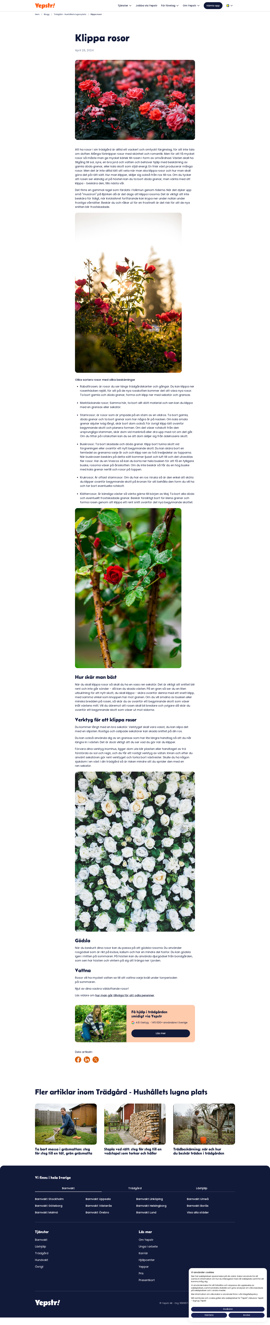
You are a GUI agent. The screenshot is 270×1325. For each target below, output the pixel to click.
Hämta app (213, 5)
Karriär (143, 1253)
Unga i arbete (148, 1246)
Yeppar (144, 1267)
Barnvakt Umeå (198, 1199)
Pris (141, 1273)
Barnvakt (41, 1240)
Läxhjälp (40, 1246)
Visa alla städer (198, 1212)
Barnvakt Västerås (99, 1206)
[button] (125, 5)
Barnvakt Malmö (46, 1212)
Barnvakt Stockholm (49, 1199)
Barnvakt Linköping (149, 1199)
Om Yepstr (146, 1240)
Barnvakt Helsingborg (151, 1206)
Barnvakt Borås (197, 1206)
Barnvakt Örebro (97, 1212)
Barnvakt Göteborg (48, 1206)
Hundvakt (41, 1260)
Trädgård (41, 1253)
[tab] (68, 1188)
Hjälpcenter (147, 1260)
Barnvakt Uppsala (98, 1199)
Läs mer (161, 1033)
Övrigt (39, 1267)
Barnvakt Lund (146, 1212)
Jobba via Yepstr (146, 5)
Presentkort (147, 1280)
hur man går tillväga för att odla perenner (124, 995)
